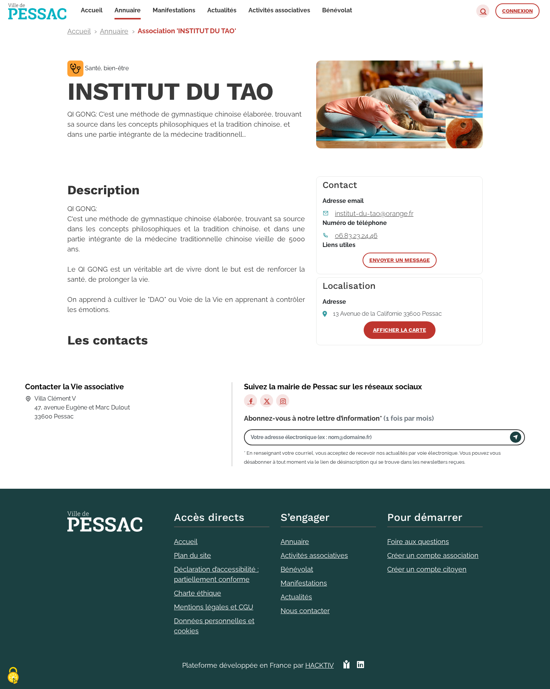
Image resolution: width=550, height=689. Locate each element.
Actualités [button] (221, 10)
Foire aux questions (418, 542)
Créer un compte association (433, 555)
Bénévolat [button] (337, 10)
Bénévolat (297, 569)
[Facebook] (250, 400)
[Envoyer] (515, 437)
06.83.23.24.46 (356, 236)
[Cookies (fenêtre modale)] (13, 676)
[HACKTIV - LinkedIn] (360, 665)
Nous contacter (305, 611)
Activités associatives (314, 555)
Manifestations (304, 583)
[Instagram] (282, 400)
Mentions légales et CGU (213, 607)
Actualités (296, 597)
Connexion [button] (517, 11)
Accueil (79, 31)
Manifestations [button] (174, 10)
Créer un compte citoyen (427, 569)
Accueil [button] (92, 10)
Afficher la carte (399, 330)
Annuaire (114, 31)
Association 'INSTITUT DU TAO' (187, 31)
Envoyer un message (399, 260)
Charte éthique (197, 593)
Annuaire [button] (127, 10)
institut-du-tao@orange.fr (374, 213)
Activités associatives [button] (279, 10)
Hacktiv (319, 665)
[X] (266, 400)
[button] (482, 11)
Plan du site (192, 555)
